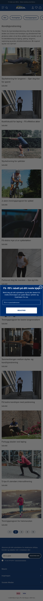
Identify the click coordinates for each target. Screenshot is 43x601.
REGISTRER (21, 310)
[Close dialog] (40, 287)
